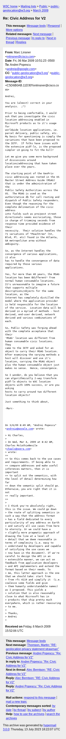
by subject (34, 709)
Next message (42, 34)
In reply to (38, 38)
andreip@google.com (21, 69)
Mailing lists (28, 6)
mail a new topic (16, 701)
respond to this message (40, 697)
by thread (20, 709)
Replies (21, 42)
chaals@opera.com (18, 448)
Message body (36, 25)
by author (49, 709)
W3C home (10, 6)
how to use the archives (29, 714)
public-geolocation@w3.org (30, 73)
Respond (54, 25)
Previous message (18, 38)
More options (14, 29)
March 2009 (40, 10)
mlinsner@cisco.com (20, 56)
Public (43, 6)
